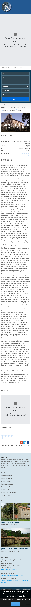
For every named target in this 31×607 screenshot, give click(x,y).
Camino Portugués (6, 478)
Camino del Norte (6, 475)
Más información (16, 601)
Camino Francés (6, 481)
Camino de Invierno (7, 484)
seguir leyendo (5, 471)
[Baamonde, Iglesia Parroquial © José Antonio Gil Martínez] (15, 122)
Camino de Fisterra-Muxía (9, 492)
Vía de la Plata (5, 495)
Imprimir (20, 110)
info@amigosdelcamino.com (9, 569)
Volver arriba (26, 590)
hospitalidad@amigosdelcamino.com (12, 575)
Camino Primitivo (6, 487)
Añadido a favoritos (9, 110)
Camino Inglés (5, 489)
